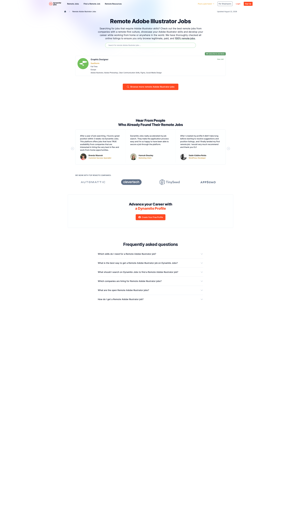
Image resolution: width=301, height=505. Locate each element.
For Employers (225, 4)
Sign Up (248, 4)
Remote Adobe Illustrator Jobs (84, 11)
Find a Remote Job (92, 4)
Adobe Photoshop (111, 73)
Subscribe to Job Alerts (216, 54)
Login (238, 4)
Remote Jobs (73, 4)
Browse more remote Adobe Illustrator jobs (152, 87)
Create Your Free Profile (152, 217)
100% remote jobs (185, 38)
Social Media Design (154, 73)
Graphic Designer (99, 59)
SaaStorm (95, 63)
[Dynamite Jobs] (65, 11)
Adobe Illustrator (97, 73)
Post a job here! (205, 4)
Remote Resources (113, 4)
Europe (93, 70)
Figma (143, 73)
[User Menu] (194, 4)
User (185, 4)
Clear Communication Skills (129, 73)
